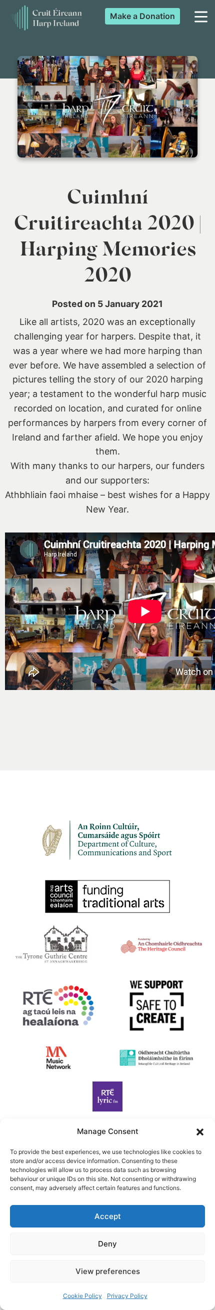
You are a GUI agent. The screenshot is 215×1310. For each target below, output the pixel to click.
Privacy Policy (127, 1296)
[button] (200, 1132)
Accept (107, 1216)
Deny (107, 1243)
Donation (142, 16)
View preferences (108, 1271)
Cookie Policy (82, 1296)
